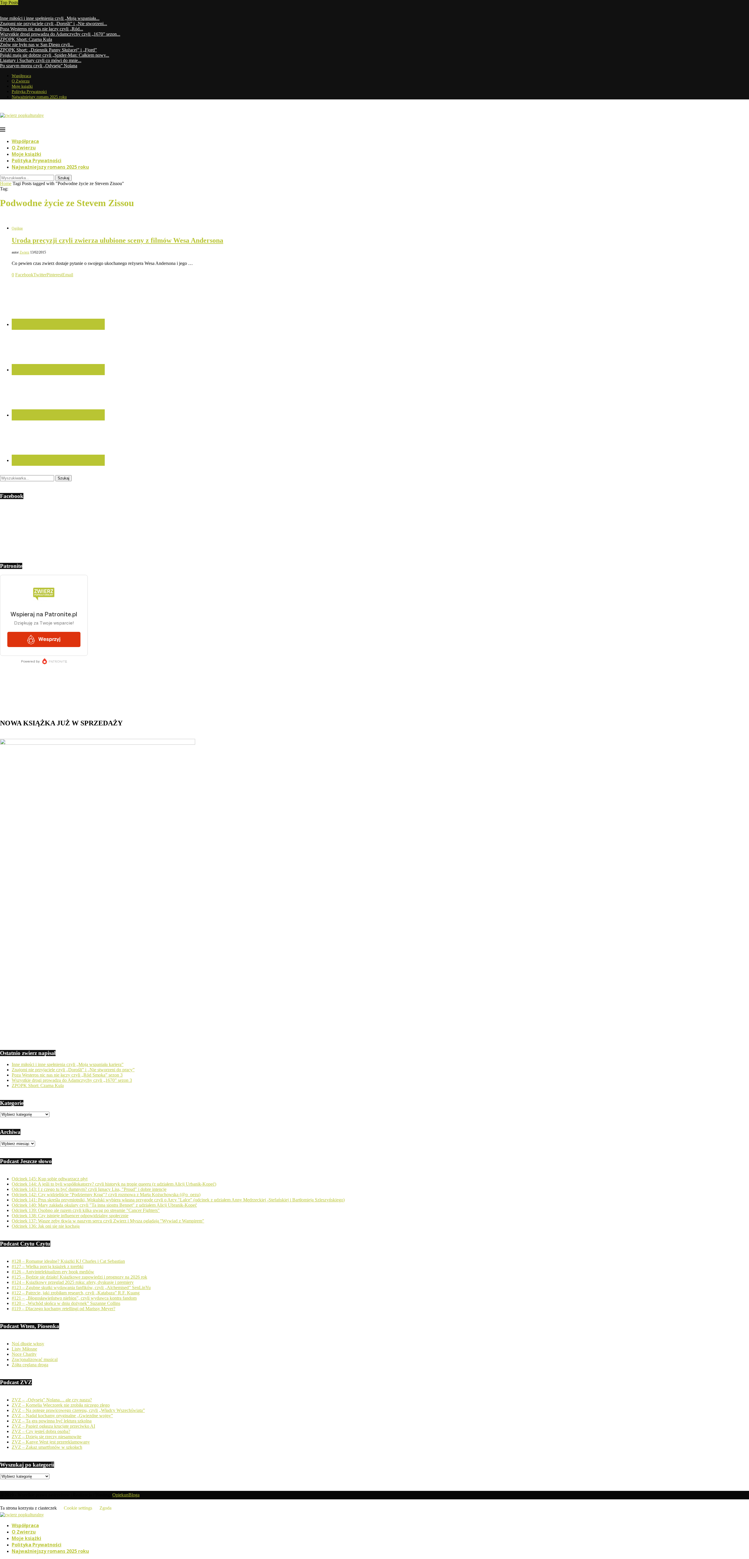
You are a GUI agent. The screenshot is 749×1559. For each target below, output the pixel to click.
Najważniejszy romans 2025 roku (39, 97)
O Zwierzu (21, 81)
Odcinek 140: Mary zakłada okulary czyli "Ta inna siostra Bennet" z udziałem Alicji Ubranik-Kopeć (104, 1205)
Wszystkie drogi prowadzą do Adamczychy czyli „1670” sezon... (60, 34)
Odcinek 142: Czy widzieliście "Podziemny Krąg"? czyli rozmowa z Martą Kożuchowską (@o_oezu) (106, 1194)
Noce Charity (24, 1354)
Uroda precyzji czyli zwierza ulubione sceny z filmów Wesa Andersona (117, 240)
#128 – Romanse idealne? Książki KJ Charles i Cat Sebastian (68, 1261)
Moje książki (22, 86)
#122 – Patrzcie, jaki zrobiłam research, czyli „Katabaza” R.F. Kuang (76, 1292)
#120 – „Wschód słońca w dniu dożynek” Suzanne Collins (66, 1303)
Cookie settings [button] (78, 1507)
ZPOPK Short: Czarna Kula (26, 39)
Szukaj (63, 178)
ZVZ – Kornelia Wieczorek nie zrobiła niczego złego (61, 1405)
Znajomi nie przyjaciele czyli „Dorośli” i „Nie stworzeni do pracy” (73, 1069)
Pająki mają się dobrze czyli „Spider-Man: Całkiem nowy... (54, 55)
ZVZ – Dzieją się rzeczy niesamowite (46, 1436)
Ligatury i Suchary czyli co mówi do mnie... (40, 60)
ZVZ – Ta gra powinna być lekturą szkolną (52, 1420)
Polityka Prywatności (29, 91)
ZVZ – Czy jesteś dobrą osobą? (41, 1431)
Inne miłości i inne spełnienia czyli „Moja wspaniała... (49, 18)
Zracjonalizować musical (35, 1359)
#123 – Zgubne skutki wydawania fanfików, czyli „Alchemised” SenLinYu (81, 1287)
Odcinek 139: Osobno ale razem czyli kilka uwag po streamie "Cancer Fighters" (86, 1210)
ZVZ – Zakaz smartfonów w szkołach (47, 1447)
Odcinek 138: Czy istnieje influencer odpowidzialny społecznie (70, 1215)
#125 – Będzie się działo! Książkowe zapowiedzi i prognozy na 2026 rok (79, 1277)
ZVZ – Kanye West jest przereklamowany (51, 1441)
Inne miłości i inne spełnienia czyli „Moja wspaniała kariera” (67, 1064)
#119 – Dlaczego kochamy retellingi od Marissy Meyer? (63, 1308)
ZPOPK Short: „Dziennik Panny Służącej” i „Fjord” (48, 49)
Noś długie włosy (28, 1343)
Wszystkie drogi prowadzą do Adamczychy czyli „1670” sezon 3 (72, 1080)
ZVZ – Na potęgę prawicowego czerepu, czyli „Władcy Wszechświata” (78, 1410)
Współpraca (21, 76)
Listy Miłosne (24, 1348)
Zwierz (24, 252)
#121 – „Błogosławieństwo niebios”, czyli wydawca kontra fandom (74, 1298)
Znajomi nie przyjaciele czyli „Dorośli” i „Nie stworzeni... (53, 23)
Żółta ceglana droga (30, 1364)
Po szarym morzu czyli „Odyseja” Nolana (38, 65)
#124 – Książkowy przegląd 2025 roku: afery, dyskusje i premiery (73, 1282)
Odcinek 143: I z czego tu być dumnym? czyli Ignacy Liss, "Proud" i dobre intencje (89, 1189)
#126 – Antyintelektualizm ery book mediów (53, 1271)
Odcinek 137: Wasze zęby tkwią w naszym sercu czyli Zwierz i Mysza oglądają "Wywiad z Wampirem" (108, 1220)
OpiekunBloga (126, 1494)
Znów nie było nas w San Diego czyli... (36, 44)
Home (5, 183)
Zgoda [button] (105, 1507)
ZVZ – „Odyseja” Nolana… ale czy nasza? (52, 1399)
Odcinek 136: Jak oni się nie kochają (46, 1226)
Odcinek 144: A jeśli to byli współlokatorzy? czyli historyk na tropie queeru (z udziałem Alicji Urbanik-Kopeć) (114, 1184)
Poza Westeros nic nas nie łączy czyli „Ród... (41, 28)
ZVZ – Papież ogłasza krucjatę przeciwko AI (53, 1426)
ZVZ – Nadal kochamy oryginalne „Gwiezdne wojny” (62, 1415)
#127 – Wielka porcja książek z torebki (47, 1266)
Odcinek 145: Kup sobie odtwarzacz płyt (49, 1178)
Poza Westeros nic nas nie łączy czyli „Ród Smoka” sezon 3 (67, 1074)
